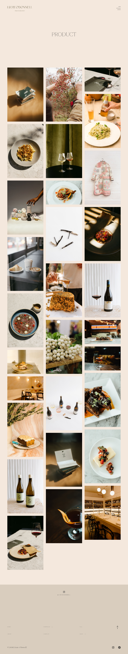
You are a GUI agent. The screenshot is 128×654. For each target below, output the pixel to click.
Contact (46, 634)
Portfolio (47, 626)
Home (9, 626)
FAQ (81, 626)
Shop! (81, 634)
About (9, 634)
